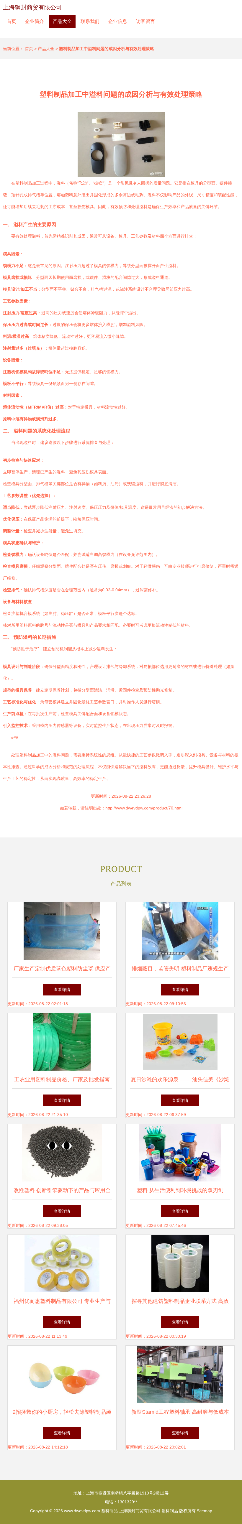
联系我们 (90, 21)
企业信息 (117, 21)
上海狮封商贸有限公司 (32, 7)
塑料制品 (109, 1510)
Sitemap (204, 1510)
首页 (11, 21)
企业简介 (34, 21)
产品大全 (62, 21)
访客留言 (145, 21)
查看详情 (62, 989)
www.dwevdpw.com (82, 1510)
